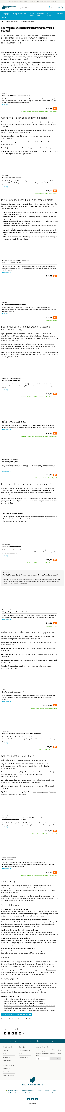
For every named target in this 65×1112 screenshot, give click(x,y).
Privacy (47, 1090)
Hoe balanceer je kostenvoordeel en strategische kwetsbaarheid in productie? (30, 1010)
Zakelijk (21, 1047)
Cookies (54, 1090)
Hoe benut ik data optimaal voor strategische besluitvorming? (24, 1001)
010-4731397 (60, 13)
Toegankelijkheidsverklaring (29, 1093)
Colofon (40, 1090)
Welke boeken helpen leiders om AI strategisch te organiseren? (25, 999)
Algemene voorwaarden (28, 1090)
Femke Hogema (18, 513)
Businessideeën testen (8, 782)
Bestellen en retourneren (7, 1061)
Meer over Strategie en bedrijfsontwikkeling (16, 1014)
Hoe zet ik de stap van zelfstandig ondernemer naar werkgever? (25, 1003)
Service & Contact (44, 1093)
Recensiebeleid (7, 1072)
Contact (5, 1054)
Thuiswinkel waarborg (13, 1090)
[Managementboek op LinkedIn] (28, 1099)
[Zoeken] (50, 7)
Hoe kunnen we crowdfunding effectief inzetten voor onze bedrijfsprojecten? (29, 1006)
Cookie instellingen (13, 1093)
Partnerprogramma (9, 1075)
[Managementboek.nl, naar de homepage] (9, 9)
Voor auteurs (7, 1068)
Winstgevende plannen (40, 792)
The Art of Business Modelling (42, 780)
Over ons (5, 1050)
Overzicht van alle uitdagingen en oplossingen (30, 1019)
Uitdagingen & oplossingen (11, 21)
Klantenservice (8, 1047)
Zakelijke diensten (24, 1050)
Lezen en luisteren (8, 1065)
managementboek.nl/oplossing (11, 992)
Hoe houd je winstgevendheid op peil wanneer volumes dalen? (25, 1008)
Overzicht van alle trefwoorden (9, 1019)
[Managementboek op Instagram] (36, 1099)
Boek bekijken (5, 105)
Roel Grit (20, 766)
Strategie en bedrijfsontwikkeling (27, 21)
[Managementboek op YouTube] (32, 1099)
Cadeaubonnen (23, 1057)
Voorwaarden (7, 1057)
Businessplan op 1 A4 (29, 786)
